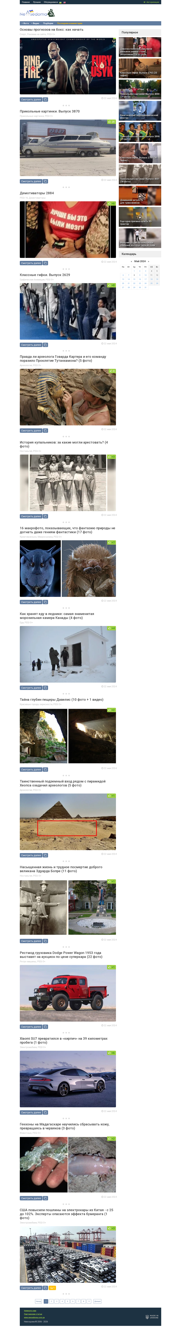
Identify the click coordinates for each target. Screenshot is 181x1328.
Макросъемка (45, 536)
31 (145, 287)
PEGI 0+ (51, 34)
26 (157, 283)
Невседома (42, 15)
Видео (36, 23)
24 (145, 283)
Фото (26, 23)
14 (129, 279)
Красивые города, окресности (36, 704)
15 (134, 279)
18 (151, 279)
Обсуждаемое (51, 2)
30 (140, 287)
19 (157, 279)
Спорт (23, 34)
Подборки (48, 23)
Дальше (97, 1301)
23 (140, 283)
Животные (26, 1133)
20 (123, 283)
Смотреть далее (31, 99)
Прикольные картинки (32, 116)
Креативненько (28, 536)
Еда (22, 622)
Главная (26, 2)
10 (145, 275)
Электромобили (28, 1047)
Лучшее (37, 2)
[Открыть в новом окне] (45, 99)
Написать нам (30, 1311)
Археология (26, 365)
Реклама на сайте (36, 34)
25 (151, 283)
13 (123, 279)
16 (140, 279)
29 (134, 287)
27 (123, 287)
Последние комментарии (69, 23)
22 (134, 283)
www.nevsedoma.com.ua (34, 1318)
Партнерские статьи (33, 1314)
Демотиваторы (37, 198)
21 (129, 283)
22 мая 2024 (110, 98)
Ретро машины (28, 961)
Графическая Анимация (32, 279)
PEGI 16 (24, 198)
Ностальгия (26, 451)
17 (145, 279)
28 (129, 287)
